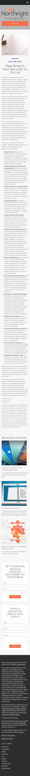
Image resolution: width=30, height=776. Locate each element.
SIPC (24, 723)
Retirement (5, 747)
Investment (5, 749)
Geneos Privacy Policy (8, 735)
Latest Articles (6, 764)
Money (4, 759)
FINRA (21, 723)
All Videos (5, 766)
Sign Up (15, 597)
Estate (4, 752)
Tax (3, 756)
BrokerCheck (21, 664)
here (21, 732)
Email (4, 589)
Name (5, 583)
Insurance (5, 754)
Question (5, 635)
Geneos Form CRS (7, 739)
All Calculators (6, 768)
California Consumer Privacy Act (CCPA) (14, 709)
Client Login (15, 23)
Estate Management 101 (11, 508)
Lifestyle (4, 761)
